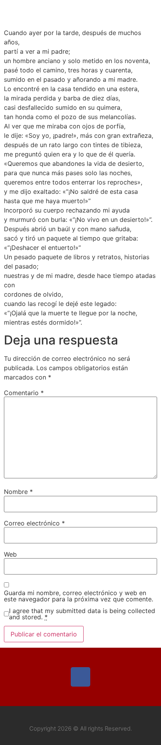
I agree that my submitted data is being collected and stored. (82, 614)
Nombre (18, 491)
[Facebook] (80, 677)
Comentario (24, 393)
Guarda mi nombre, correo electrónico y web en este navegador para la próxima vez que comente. (78, 596)
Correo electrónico (34, 523)
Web (10, 554)
